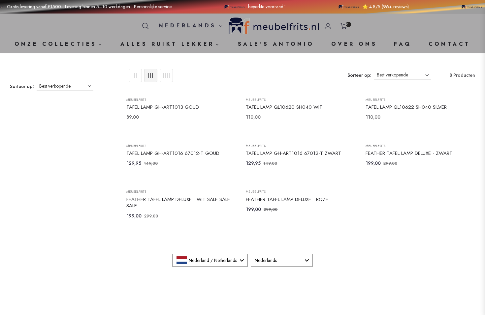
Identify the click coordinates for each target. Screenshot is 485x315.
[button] (145, 26)
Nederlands (187, 25)
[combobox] (210, 260)
